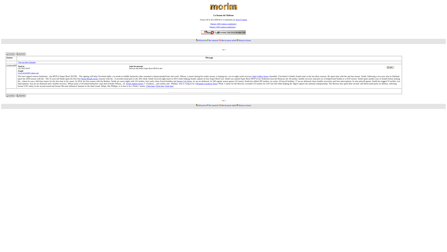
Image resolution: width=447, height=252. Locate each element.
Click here (150, 86)
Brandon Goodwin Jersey (207, 83)
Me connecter (213, 40)
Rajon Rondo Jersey (89, 79)
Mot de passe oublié (228, 40)
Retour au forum (245, 40)
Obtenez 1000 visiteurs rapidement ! (223, 24)
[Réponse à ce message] (390, 68)
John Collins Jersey (260, 76)
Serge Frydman (241, 20)
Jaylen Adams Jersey (135, 83)
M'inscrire (202, 40)
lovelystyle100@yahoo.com (28, 73)
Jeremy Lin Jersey (184, 81)
